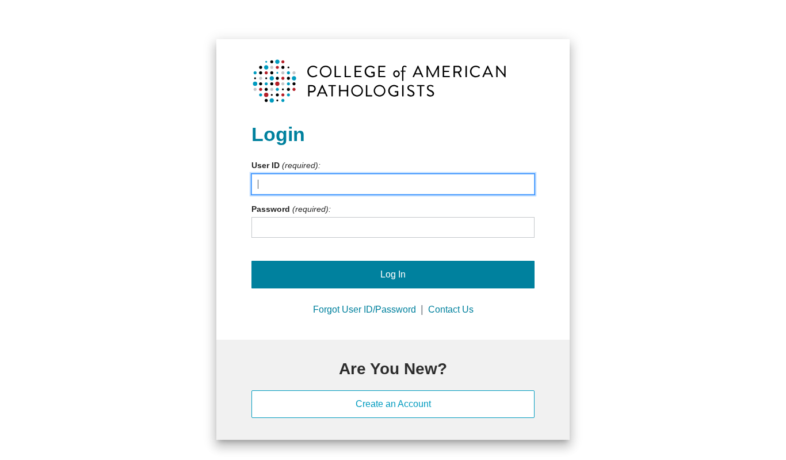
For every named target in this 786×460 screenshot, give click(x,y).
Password (270, 209)
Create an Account (393, 404)
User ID (265, 165)
